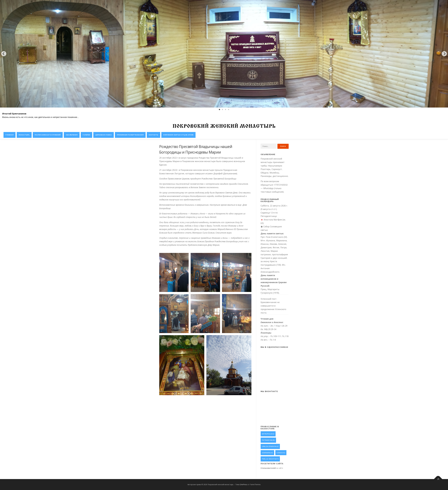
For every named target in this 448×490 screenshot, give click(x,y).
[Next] (444, 53)
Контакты (153, 135)
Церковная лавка (103, 135)
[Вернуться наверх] (438, 479)
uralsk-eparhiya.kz (270, 446)
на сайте (272, 468)
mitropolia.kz (268, 434)
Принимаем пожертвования (130, 135)
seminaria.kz (267, 453)
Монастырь (24, 135)
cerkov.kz (280, 453)
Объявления (72, 135)
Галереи (86, 135)
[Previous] (3, 53)
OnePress (243, 484)
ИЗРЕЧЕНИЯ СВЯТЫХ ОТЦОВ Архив (178, 135)
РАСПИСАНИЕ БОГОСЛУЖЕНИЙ (48, 135)
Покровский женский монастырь (224, 126)
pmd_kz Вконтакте (270, 459)
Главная (9, 135)
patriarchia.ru (268, 440)
